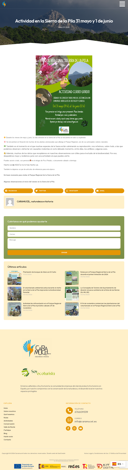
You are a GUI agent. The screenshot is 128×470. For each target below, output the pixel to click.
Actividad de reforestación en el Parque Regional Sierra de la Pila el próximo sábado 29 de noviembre (42, 305)
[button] (18, 190)
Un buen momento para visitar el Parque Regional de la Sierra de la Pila (32, 175)
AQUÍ (17, 165)
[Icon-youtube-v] (80, 428)
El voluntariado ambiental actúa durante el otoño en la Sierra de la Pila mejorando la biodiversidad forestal (42, 290)
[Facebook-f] (68, 428)
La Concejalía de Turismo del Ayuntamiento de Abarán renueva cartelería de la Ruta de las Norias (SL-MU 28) (100, 290)
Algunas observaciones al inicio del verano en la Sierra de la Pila (29, 182)
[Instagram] (74, 428)
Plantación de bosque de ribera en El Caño (39, 272)
